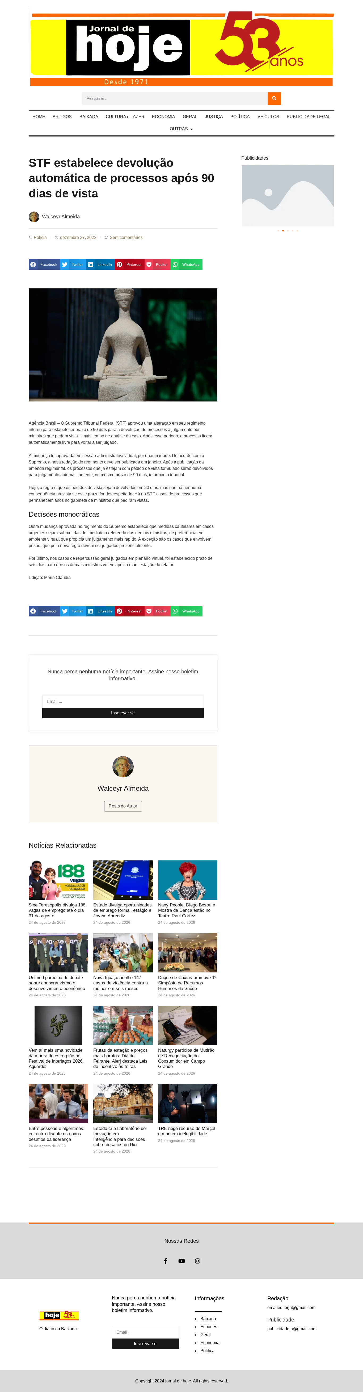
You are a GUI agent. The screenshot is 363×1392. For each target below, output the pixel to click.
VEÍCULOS (268, 116)
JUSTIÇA (214, 116)
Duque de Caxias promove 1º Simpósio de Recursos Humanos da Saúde (187, 983)
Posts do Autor (123, 806)
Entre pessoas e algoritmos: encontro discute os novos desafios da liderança (57, 1134)
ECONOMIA (163, 116)
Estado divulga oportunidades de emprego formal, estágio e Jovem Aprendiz (122, 910)
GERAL (190, 116)
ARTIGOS (62, 116)
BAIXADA (88, 116)
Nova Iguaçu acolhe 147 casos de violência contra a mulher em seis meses (120, 983)
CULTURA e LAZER (125, 116)
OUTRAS (179, 129)
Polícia (40, 237)
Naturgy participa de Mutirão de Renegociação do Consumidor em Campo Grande (186, 1058)
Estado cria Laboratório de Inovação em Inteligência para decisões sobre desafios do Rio (119, 1136)
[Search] (274, 98)
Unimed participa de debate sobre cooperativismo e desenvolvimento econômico (57, 983)
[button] (44, 264)
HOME (38, 116)
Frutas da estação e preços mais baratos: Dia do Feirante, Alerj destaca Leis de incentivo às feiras (120, 1058)
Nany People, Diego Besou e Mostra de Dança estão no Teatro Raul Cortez (186, 910)
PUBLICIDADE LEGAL (309, 116)
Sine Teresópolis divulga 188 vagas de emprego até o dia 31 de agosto (57, 910)
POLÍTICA (240, 116)
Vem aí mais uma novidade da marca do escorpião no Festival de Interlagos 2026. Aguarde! (56, 1058)
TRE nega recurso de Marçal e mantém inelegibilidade (186, 1131)
